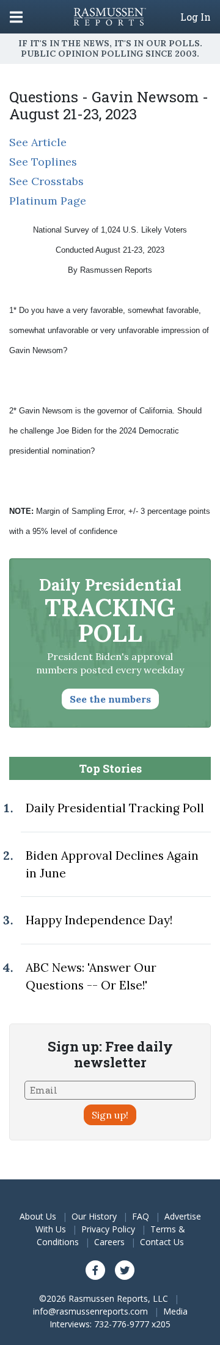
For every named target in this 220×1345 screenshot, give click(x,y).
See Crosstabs (46, 181)
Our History (94, 1216)
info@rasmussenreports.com (90, 1311)
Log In (195, 17)
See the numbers (110, 699)
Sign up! (110, 1115)
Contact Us (162, 1242)
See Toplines (43, 162)
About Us (38, 1216)
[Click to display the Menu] (16, 16)
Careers (109, 1242)
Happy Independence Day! (99, 920)
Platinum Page (47, 201)
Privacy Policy (108, 1229)
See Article (38, 142)
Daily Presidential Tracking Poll (115, 808)
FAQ (140, 1216)
